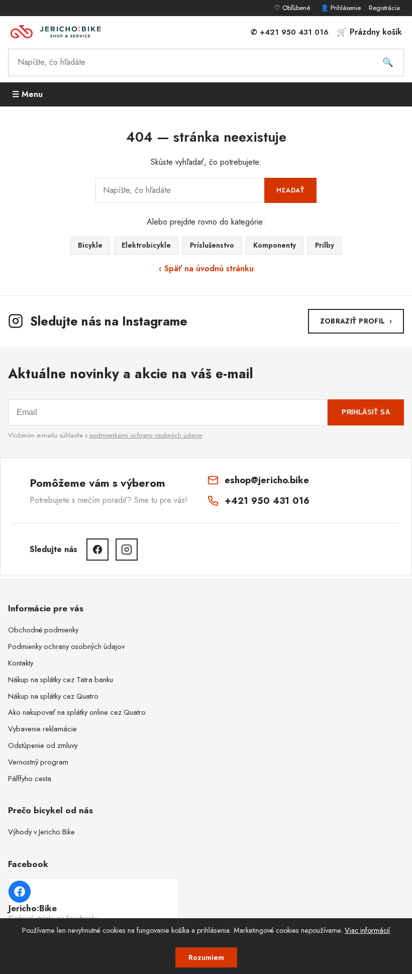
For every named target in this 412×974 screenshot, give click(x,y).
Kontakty (20, 663)
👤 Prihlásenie (341, 8)
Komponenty (274, 245)
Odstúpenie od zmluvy (42, 745)
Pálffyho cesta (29, 778)
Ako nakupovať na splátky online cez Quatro (77, 712)
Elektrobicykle (146, 245)
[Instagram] (127, 549)
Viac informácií (367, 930)
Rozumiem (206, 957)
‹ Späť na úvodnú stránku (206, 268)
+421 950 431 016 (267, 500)
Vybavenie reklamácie (42, 728)
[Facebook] (97, 549)
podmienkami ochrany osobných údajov (145, 435)
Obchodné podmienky (43, 629)
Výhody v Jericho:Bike (41, 831)
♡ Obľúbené (293, 8)
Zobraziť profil (356, 321)
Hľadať (290, 190)
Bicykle (90, 245)
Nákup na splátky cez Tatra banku (60, 679)
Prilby (324, 245)
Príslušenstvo (212, 245)
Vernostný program (38, 762)
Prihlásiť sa (366, 412)
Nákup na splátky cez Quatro (53, 696)
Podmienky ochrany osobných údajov (66, 646)
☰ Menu (27, 94)
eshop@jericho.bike (267, 480)
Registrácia (384, 8)
